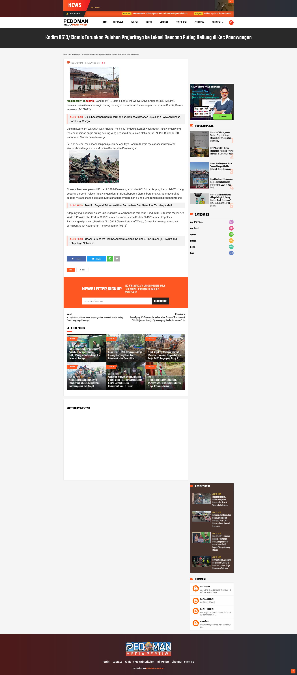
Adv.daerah (194, 229)
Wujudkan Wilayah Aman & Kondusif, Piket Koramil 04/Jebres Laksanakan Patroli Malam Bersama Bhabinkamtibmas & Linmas (125, 382)
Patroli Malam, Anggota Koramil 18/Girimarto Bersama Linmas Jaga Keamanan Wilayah (221, 564)
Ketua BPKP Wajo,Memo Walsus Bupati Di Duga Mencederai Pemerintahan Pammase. (220, 137)
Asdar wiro (204, 621)
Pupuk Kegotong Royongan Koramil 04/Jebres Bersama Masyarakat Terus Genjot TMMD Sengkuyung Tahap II (165, 355)
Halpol (192, 247)
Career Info (189, 662)
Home (104, 22)
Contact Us (117, 662)
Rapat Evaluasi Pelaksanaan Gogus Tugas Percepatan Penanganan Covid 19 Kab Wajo (221, 183)
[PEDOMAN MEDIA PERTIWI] (148, 655)
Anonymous (205, 586)
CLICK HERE (223, 116)
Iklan (192, 253)
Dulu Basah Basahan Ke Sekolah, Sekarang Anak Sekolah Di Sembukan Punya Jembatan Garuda (164, 383)
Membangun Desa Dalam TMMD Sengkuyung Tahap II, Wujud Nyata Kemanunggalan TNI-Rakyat (84, 383)
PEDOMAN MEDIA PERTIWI (155, 668)
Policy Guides (163, 662)
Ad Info (128, 662)
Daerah (193, 241)
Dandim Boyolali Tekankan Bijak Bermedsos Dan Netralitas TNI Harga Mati (128, 205)
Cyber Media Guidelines (144, 662)
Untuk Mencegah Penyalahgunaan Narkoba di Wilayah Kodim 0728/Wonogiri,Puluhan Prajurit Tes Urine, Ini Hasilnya (85, 354)
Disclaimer (177, 662)
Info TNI (82, 270)
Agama (193, 235)
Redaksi (106, 662)
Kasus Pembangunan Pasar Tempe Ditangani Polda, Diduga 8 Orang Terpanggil (221, 166)
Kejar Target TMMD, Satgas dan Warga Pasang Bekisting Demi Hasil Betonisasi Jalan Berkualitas (125, 355)
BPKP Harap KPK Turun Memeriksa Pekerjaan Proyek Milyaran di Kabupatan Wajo (221, 151)
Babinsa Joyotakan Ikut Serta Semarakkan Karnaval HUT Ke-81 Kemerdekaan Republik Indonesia (220, 13)
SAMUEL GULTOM (206, 599)
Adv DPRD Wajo (196, 222)
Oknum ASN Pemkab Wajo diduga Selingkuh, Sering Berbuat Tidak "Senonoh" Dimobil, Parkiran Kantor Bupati (220, 200)
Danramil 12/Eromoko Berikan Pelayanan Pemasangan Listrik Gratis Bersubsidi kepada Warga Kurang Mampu (221, 543)
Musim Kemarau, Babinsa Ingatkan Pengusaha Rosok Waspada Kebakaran (141, 13)
